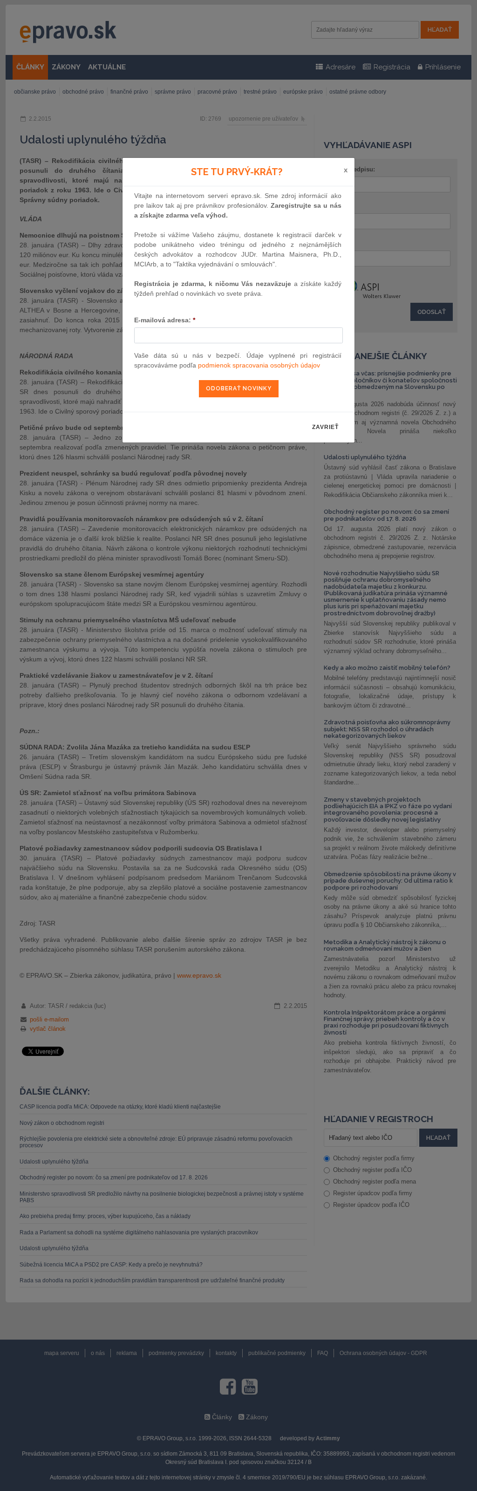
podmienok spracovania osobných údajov (259, 365)
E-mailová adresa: (164, 320)
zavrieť (325, 427)
